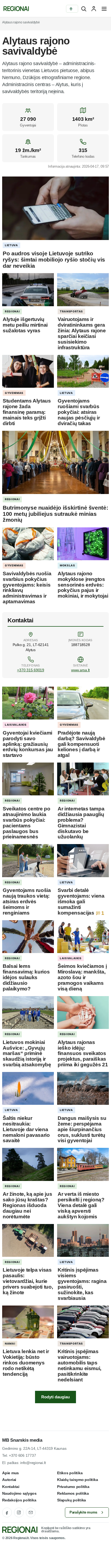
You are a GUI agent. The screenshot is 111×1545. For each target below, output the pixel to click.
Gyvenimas (14, 392)
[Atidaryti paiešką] (83, 8)
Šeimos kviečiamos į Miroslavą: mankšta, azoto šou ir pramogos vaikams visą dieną (82, 977)
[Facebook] (7, 1512)
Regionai (12, 311)
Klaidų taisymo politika (77, 1479)
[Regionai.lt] (15, 8)
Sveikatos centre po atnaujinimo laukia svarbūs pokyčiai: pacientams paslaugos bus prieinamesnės (26, 822)
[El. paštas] (31, 1512)
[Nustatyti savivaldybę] (72, 9)
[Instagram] (19, 1512)
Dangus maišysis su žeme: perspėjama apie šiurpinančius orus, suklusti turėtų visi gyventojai (82, 1129)
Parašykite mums (83, 1512)
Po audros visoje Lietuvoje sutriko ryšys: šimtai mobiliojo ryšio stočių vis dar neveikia (54, 259)
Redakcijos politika (19, 1500)
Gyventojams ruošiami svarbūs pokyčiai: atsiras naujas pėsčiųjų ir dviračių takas (79, 412)
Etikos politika (69, 1473)
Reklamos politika (73, 1493)
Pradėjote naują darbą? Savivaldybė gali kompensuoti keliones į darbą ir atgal (81, 744)
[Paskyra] (94, 8)
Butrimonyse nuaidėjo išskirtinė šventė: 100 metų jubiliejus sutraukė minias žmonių (55, 514)
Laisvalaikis (16, 724)
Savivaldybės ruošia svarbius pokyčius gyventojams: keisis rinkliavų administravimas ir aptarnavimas (27, 587)
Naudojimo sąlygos (19, 1493)
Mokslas (67, 565)
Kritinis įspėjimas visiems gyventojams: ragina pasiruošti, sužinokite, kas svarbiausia (82, 1284)
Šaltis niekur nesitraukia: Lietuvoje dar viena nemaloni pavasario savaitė (26, 1129)
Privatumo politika (73, 1486)
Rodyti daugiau (55, 1397)
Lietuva (11, 245)
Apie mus (10, 1473)
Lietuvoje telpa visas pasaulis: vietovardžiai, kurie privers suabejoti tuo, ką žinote (28, 1281)
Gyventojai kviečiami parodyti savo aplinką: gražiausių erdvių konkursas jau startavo (28, 744)
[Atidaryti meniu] (104, 8)
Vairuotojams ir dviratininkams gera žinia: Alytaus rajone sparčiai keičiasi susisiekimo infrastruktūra (82, 333)
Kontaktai (10, 1486)
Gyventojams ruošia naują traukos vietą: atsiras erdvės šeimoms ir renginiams (27, 901)
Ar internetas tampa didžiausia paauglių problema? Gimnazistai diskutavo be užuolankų (81, 822)
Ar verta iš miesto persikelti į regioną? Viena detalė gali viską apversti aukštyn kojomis (81, 1205)
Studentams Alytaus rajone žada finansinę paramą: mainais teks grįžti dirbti (27, 412)
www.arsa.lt (80, 670)
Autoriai (9, 1479)
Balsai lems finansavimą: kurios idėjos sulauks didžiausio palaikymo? (26, 977)
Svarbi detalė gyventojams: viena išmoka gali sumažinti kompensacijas (81, 901)
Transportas (71, 311)
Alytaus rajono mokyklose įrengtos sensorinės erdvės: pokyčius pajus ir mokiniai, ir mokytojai (83, 585)
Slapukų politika (71, 1500)
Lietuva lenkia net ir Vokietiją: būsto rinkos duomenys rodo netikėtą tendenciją (26, 1363)
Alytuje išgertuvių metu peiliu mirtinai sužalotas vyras (25, 324)
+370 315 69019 (30, 670)
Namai (10, 1343)
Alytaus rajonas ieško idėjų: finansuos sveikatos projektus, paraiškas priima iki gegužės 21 (83, 1053)
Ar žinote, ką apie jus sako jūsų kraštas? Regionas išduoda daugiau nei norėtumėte (27, 1205)
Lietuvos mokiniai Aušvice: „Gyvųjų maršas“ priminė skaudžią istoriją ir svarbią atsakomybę (27, 1053)
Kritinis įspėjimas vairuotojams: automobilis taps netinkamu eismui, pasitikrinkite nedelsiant (79, 1365)
